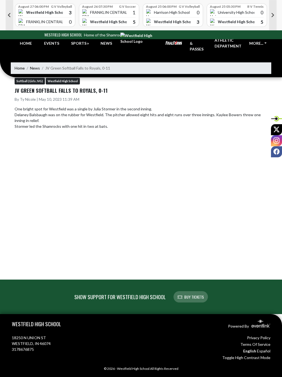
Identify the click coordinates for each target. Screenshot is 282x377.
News (35, 68)
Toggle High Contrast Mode (246, 357)
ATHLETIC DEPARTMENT (228, 43)
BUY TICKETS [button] (194, 297)
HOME (26, 43)
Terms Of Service (255, 344)
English (249, 351)
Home (20, 68)
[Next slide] (273, 15)
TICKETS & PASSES (198, 43)
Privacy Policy (258, 337)
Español (263, 351)
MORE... (256, 43)
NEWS (106, 43)
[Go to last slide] (9, 15)
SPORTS (78, 43)
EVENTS (51, 43)
